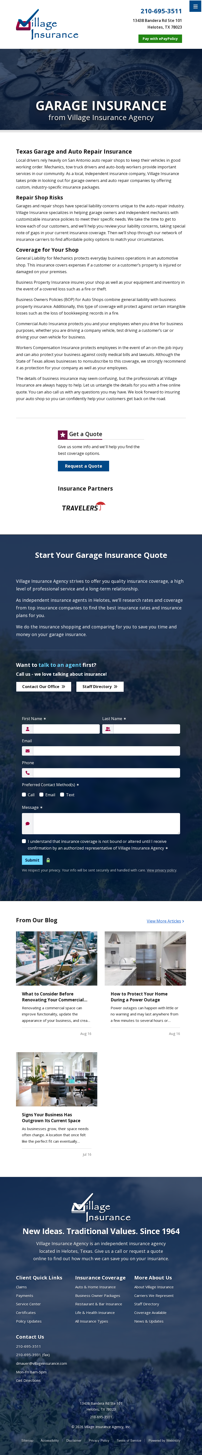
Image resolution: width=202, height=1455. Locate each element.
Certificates (26, 1312)
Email (27, 741)
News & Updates (149, 1321)
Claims (21, 1286)
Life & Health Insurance (95, 1312)
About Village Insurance (154, 1286)
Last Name (114, 718)
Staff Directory (97, 686)
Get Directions (28, 1380)
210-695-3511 (161, 11)
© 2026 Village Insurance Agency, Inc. (101, 1426)
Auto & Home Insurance (95, 1286)
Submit (32, 860)
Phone (28, 762)
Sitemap (27, 1440)
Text (70, 795)
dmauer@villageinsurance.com (41, 1363)
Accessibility (50, 1440)
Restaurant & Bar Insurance (98, 1303)
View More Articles (164, 921)
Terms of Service (129, 1440)
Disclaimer (73, 1440)
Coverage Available (150, 1312)
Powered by (165, 1440)
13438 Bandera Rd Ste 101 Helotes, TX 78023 (101, 1406)
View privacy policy (161, 870)
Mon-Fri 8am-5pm (31, 1371)
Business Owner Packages (97, 1295)
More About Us (153, 1277)
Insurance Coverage (100, 1277)
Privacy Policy (99, 1440)
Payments (24, 1295)
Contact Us (30, 1336)
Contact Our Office (40, 686)
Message (32, 807)
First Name (34, 718)
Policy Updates (29, 1321)
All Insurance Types (91, 1321)
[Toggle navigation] (195, 6)
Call (31, 795)
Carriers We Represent (154, 1295)
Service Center (28, 1303)
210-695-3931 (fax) (33, 1354)
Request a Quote (83, 466)
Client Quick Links (39, 1277)
